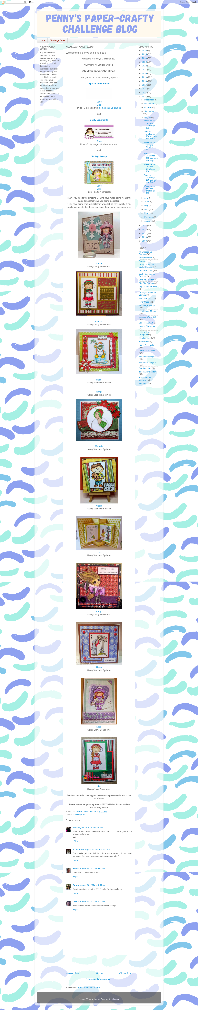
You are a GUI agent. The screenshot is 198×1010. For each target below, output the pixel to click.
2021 (144, 70)
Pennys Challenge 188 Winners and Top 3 (151, 178)
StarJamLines (145, 368)
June (146, 202)
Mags (98, 380)
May (146, 206)
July (146, 198)
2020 (144, 73)
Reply (75, 841)
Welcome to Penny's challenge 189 (149, 189)
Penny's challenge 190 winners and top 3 (150, 135)
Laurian (98, 321)
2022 (144, 66)
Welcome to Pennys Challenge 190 (149, 168)
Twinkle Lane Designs (145, 379)
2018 (144, 81)
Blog (99, 105)
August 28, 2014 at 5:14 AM (90, 827)
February (148, 217)
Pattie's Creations (147, 351)
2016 (144, 89)
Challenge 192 (79, 815)
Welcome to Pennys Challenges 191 (150, 146)
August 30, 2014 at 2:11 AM (93, 885)
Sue (75, 827)
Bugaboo (143, 261)
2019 (144, 77)
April (146, 209)
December (149, 100)
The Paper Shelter (147, 372)
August (147, 117)
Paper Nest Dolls (146, 345)
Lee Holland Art (146, 323)
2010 (144, 237)
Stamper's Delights (147, 362)
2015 (144, 93)
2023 (144, 62)
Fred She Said (145, 298)
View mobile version (99, 979)
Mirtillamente (145, 338)
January (148, 221)
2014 (144, 96)
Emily (98, 611)
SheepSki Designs (147, 357)
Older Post (125, 973)
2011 (144, 233)
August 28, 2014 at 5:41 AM (97, 849)
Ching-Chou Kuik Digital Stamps (146, 266)
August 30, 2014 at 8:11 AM (92, 902)
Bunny (76, 885)
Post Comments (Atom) (89, 987)
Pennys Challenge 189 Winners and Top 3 (151, 157)
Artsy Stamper (145, 258)
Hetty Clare (144, 302)
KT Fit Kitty (78, 849)
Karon (76, 869)
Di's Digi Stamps (146, 283)
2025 (144, 54)
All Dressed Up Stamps (145, 253)
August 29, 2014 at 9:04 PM (92, 869)
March (147, 213)
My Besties (144, 341)
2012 (144, 229)
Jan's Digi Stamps (147, 305)
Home (42, 40)
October (148, 107)
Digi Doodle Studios (148, 287)
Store (99, 102)
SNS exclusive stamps (110, 108)
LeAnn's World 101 (147, 317)
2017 (144, 85)
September (149, 111)
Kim (99, 786)
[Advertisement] (99, 963)
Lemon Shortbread (147, 326)
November (149, 103)
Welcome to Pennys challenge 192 (149, 124)
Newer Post (73, 973)
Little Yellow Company (144, 333)
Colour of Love (145, 270)
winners (142, 383)
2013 (144, 226)
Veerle (76, 902)
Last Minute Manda (148, 311)
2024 (144, 58)
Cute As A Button (146, 280)
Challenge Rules (57, 40)
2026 (144, 50)
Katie (98, 727)
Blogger (115, 999)
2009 (144, 241)
